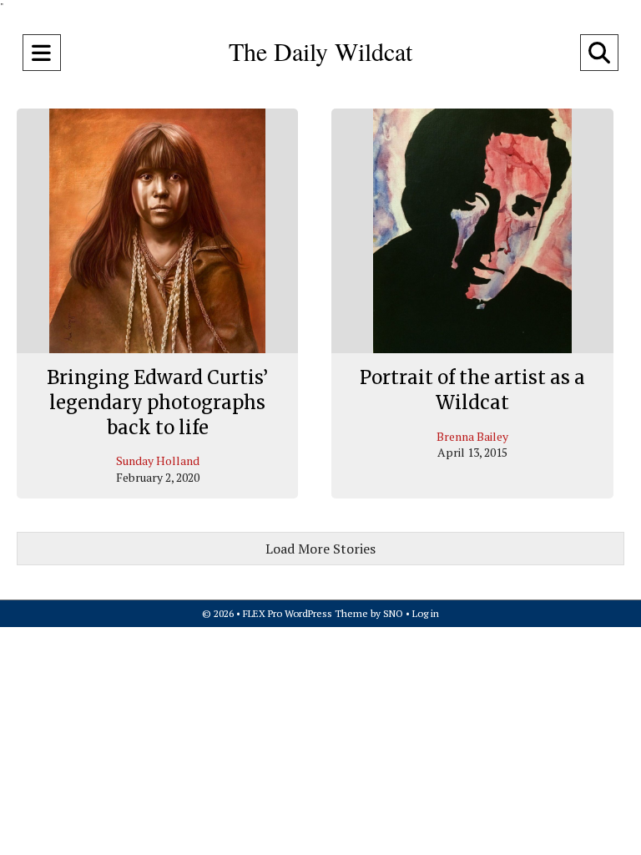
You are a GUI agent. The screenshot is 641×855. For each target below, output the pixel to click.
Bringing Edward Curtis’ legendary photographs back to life (157, 402)
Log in (425, 613)
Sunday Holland (157, 460)
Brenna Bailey (472, 436)
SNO (393, 613)
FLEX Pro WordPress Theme (305, 613)
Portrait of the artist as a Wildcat (472, 390)
